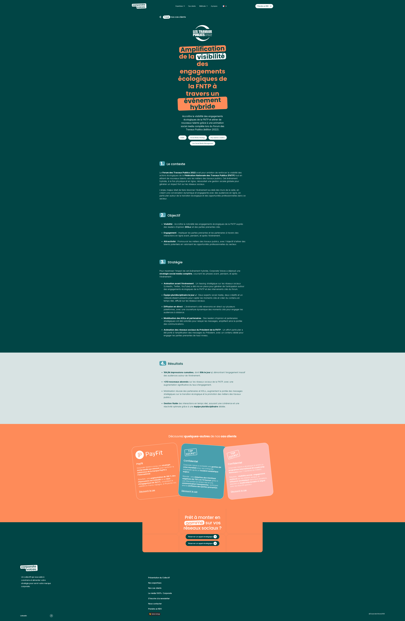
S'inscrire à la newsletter (159, 598)
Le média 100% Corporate (160, 593)
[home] (143, 6)
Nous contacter (155, 603)
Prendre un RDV (155, 609)
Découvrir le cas (147, 491)
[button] (181, 6)
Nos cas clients (154, 588)
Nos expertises (154, 583)
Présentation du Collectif (159, 577)
